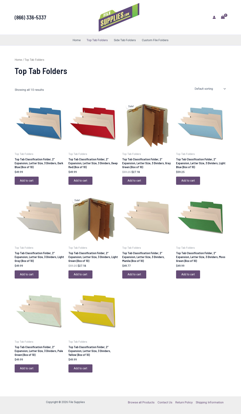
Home (77, 40)
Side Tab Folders (125, 40)
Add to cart (26, 180)
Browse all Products (141, 402)
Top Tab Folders (97, 40)
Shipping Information (210, 402)
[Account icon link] (214, 17)
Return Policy (184, 402)
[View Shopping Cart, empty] (222, 17)
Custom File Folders (155, 40)
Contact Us (165, 402)
